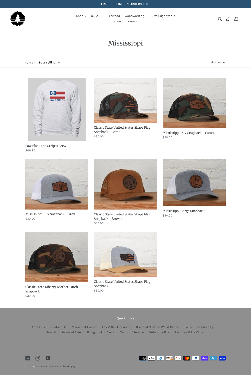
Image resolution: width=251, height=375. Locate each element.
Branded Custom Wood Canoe (157, 327)
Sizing (90, 332)
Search (51, 332)
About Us (38, 327)
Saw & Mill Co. (43, 366)
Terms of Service (132, 332)
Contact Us (58, 327)
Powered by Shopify (63, 366)
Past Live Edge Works (189, 332)
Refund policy (159, 332)
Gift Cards (107, 332)
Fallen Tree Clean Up (199, 327)
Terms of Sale (71, 332)
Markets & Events (84, 327)
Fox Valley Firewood (116, 327)
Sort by (30, 62)
